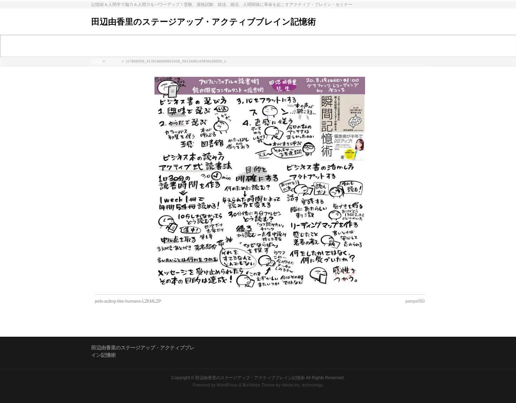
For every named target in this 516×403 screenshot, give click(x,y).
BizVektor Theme (259, 385)
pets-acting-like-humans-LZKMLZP (128, 301)
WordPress (227, 385)
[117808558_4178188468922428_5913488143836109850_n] (260, 182)
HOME (96, 61)
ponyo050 (415, 301)
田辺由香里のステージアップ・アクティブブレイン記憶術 (203, 21)
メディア (114, 61)
